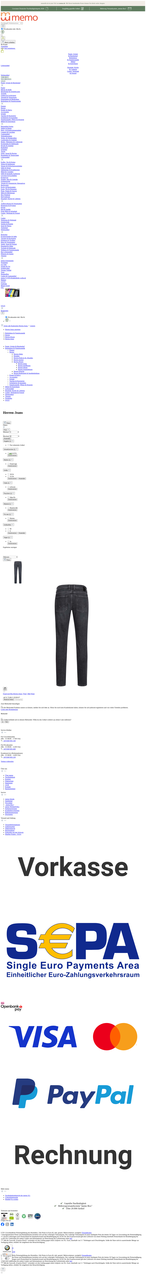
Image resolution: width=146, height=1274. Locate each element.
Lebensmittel (5, 157)
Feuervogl (13, 464)
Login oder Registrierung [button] (9, 709)
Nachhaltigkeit (10, 777)
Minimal (11, 432)
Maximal (11, 436)
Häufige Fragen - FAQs (13, 834)
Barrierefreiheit (10, 789)
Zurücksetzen (12, 455)
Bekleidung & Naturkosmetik (11, 101)
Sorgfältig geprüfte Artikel (71, 9)
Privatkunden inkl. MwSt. (12, 29)
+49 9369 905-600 (9, 749)
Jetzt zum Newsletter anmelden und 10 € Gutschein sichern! (37, 726)
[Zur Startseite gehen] (20, 21)
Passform (8, 493)
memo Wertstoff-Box (12, 807)
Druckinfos (9, 814)
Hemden (16, 356)
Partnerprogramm (11, 809)
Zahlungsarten (10, 827)
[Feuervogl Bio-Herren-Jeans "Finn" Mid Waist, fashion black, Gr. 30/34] (18, 583)
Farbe (7, 483)
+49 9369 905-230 (9, 757)
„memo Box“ (9, 805)
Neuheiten (8, 398)
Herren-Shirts (18, 354)
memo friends (9, 799)
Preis (5, 430)
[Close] (2, 706)
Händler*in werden (11, 1199)
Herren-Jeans (22, 364)
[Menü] (3, 26)
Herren (11, 352)
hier (71, 1238)
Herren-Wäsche (19, 371)
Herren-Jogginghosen (25, 369)
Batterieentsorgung (11, 812)
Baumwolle (14, 508)
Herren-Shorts (22, 367)
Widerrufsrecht (10, 828)
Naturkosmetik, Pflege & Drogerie (21, 385)
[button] (2, 33)
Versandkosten (86, 1233)
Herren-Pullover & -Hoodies (23, 358)
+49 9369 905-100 (9, 741)
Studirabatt (8, 801)
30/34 (12, 474)
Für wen (7, 514)
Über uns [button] (4, 769)
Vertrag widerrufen (7, 761)
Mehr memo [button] (5, 1189)
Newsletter (8, 803)
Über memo (9, 775)
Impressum (9, 783)
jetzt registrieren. (9, 48)
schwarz (12, 487)
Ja (10, 541)
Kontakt (8, 787)
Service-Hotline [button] (6, 730)
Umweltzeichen (10, 449)
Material (7, 504)
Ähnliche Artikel (8, 699)
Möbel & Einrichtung (8, 121)
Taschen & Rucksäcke (16, 381)
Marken (7, 460)
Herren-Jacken (19, 360)
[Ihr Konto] (3, 38)
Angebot (7, 441)
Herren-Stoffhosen (24, 366)
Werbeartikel (5, 230)
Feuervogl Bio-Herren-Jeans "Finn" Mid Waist (19, 694)
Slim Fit (12, 497)
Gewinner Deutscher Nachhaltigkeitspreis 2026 (28, 9)
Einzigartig (19, 699)
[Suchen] (22, 23)
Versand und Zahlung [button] (8, 818)
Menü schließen (10, 42)
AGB (7, 785)
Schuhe (11, 379)
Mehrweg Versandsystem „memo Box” (113, 9)
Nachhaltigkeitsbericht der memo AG (17, 1195)
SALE (3, 306)
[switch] (7, 1258)
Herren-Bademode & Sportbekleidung (26, 373)
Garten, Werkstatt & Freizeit (10, 213)
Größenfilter (8, 525)
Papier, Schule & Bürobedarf (10, 83)
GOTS (14, 453)
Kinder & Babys (15, 375)
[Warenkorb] (2, 52)
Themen (3, 256)
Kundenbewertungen (12, 811)
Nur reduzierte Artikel (17, 445)
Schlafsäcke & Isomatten (17, 383)
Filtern (8, 423)
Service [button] (3, 792)
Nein (6, 722)
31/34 (12, 476)
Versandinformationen (12, 825)
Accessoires (13, 377)
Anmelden (4, 46)
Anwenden (7, 438)
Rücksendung (9, 830)
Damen (11, 350)
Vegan (7, 537)
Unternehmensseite (11, 1197)
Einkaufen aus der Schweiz (14, 832)
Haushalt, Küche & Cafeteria (10, 199)
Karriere (8, 779)
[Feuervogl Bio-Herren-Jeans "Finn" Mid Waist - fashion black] (4, 692)
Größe (6, 470)
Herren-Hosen (18, 362)
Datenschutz (9, 781)
